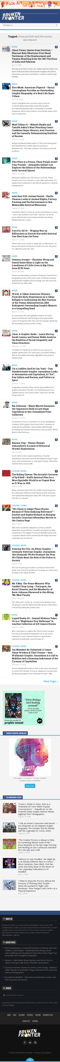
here (12, 1005)
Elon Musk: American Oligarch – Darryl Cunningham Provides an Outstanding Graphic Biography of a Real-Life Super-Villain (33, 91)
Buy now (30, 786)
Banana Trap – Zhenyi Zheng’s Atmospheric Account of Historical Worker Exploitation (31, 445)
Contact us (26, 1021)
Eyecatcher (16, 471)
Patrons (35, 1021)
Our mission (7, 935)
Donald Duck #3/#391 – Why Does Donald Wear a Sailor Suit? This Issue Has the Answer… (30, 978)
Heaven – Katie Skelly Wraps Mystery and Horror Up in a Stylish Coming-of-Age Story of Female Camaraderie (28, 961)
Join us (16, 935)
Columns (22, 1015)
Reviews (14, 47)
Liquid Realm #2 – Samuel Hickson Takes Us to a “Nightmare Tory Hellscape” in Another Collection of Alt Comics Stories (34, 621)
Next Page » (51, 681)
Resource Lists (48, 1015)
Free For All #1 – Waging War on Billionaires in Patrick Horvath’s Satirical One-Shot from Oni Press (34, 233)
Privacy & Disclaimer (42, 1052)
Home (9, 1015)
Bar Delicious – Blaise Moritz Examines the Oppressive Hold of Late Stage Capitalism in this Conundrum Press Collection (33, 410)
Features (24, 506)
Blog (14, 1015)
